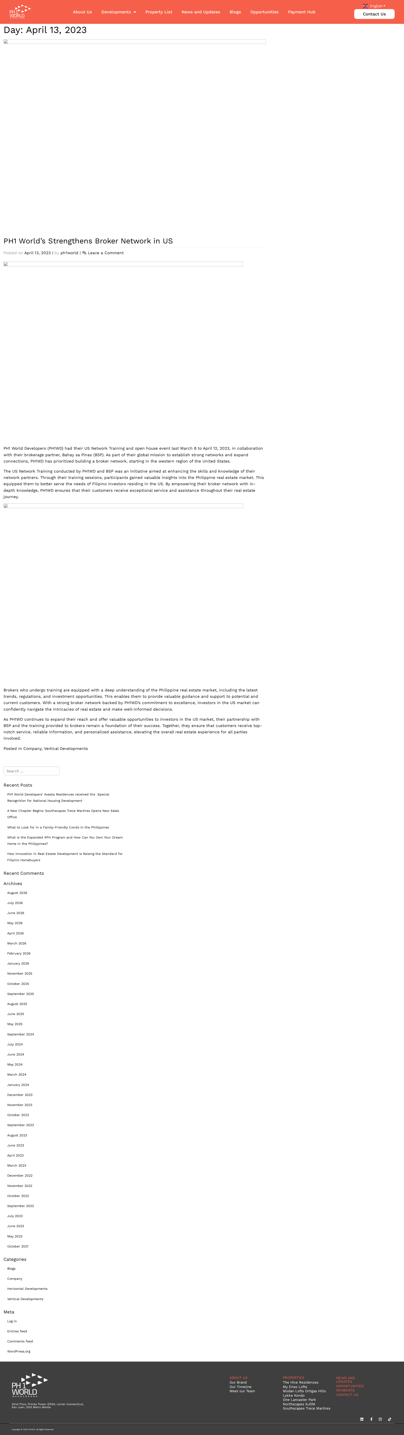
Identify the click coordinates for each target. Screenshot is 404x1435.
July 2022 (15, 1216)
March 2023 (16, 1165)
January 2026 (18, 963)
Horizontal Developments (27, 1288)
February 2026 (19, 953)
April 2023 (15, 1155)
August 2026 (17, 892)
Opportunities (264, 11)
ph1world (69, 253)
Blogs (235, 11)
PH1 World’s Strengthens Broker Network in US (88, 240)
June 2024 (15, 1054)
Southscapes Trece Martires (306, 1408)
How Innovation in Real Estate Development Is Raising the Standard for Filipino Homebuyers (65, 856)
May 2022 (14, 1236)
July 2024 (15, 1044)
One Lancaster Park (299, 1399)
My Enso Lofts (295, 1386)
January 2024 (18, 1084)
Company (32, 748)
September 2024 (20, 1034)
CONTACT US (347, 1394)
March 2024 (16, 1074)
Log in (12, 1321)
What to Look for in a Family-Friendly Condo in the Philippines (58, 827)
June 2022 (15, 1226)
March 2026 (16, 943)
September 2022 (20, 1206)
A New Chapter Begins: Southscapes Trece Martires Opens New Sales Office (63, 813)
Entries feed (17, 1331)
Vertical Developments (66, 748)
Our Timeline (241, 1386)
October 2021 (17, 1246)
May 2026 (15, 923)
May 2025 (14, 1024)
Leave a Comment (106, 253)
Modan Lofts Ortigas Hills (304, 1391)
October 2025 (18, 983)
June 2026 (15, 913)
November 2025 (19, 973)
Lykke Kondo (294, 1395)
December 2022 (19, 1175)
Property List (158, 11)
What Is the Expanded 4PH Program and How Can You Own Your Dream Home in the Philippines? (65, 840)
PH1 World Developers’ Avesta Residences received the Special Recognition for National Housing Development (58, 797)
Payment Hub (301, 11)
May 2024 (15, 1064)
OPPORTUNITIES (350, 1386)
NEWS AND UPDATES (345, 1380)
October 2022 (18, 1195)
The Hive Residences (300, 1382)
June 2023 (15, 1145)
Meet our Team (242, 1391)
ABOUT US (239, 1377)
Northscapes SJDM (299, 1404)
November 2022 (19, 1185)
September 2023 (20, 1125)
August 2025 (17, 1003)
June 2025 (15, 1014)
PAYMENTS (345, 1390)
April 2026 (15, 933)
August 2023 (17, 1135)
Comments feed (20, 1341)
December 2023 (19, 1094)
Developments (116, 11)
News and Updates (201, 11)
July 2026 (15, 902)
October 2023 (18, 1115)
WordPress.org (18, 1351)
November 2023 (19, 1104)
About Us (82, 11)
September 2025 (20, 993)
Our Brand (238, 1382)
